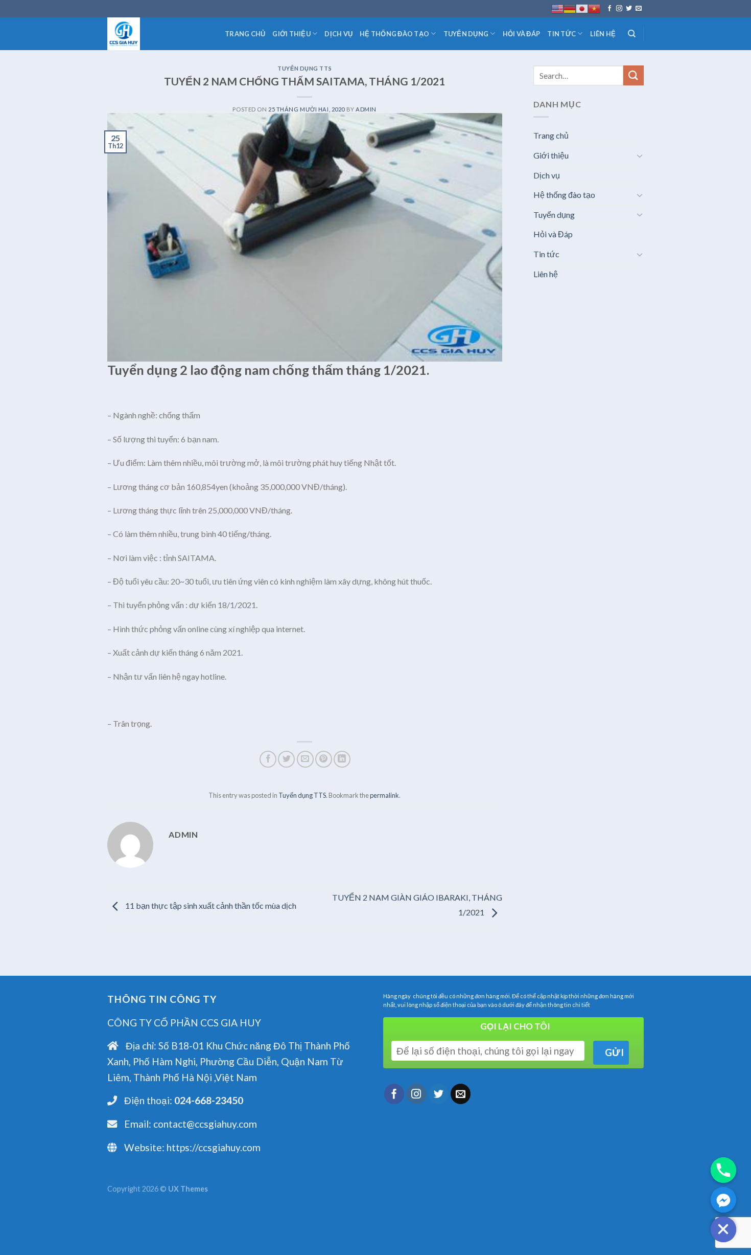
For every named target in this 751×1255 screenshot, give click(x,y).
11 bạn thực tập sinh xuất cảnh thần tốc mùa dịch (210, 906)
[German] (570, 8)
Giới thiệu (291, 34)
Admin (366, 109)
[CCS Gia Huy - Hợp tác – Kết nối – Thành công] (158, 33)
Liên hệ (603, 34)
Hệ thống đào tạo (394, 34)
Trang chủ (245, 34)
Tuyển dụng (466, 34)
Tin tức (561, 34)
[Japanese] (582, 8)
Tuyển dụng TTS (304, 68)
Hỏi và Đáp (522, 34)
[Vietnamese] (594, 8)
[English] (557, 8)
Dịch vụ (338, 34)
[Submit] (633, 75)
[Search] (632, 33)
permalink (384, 795)
